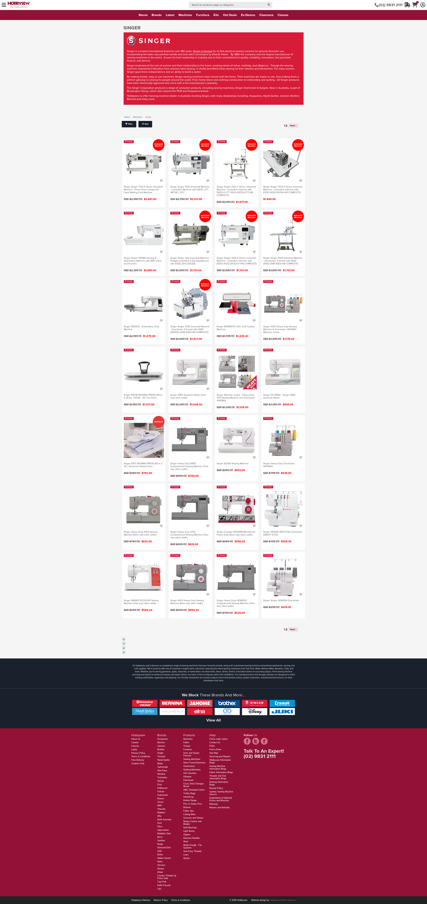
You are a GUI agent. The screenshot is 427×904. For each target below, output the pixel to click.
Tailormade (162, 767)
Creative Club (137, 763)
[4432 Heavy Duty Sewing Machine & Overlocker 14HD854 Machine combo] (283, 303)
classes (283, 15)
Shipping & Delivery (140, 900)
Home (127, 117)
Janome (161, 746)
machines (185, 15)
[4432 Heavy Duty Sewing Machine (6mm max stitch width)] (190, 577)
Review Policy (216, 788)
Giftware (187, 776)
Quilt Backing (189, 827)
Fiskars (160, 791)
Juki (159, 888)
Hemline (161, 774)
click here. (219, 680)
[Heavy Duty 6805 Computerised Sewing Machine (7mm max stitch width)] (190, 440)
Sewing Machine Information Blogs (217, 767)
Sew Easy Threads (192, 851)
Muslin (186, 858)
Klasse (160, 798)
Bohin (160, 854)
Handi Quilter (163, 760)
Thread (186, 746)
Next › (293, 125)
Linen (185, 854)
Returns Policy (161, 900)
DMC (159, 805)
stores (143, 15)
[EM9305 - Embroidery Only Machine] (144, 303)
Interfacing (188, 797)
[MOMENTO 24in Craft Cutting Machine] (237, 303)
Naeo (159, 861)
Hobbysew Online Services (283, 900)
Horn (159, 823)
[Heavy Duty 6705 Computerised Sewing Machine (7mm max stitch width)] (190, 509)
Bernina (161, 742)
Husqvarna (162, 739)
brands (157, 15)
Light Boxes (189, 831)
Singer (160, 753)
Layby (134, 749)
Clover (160, 802)
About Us (135, 739)
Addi (159, 851)
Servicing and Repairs (220, 756)
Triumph (161, 756)
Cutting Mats (189, 814)
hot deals (230, 15)
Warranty (213, 804)
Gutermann (162, 795)
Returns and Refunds (219, 807)
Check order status (218, 739)
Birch (159, 837)
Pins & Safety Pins (192, 804)
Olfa (159, 816)
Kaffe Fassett (163, 885)
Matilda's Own (164, 833)
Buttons (187, 807)
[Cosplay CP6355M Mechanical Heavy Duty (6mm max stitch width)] (237, 509)
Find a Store (215, 749)
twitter (255, 741)
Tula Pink (161, 881)
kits (216, 15)
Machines (137, 117)
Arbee (160, 872)
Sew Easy (162, 770)
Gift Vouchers (189, 773)
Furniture (187, 749)
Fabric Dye (188, 811)
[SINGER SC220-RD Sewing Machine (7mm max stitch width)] (144, 577)
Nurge (160, 844)
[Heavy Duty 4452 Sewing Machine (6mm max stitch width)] (144, 509)
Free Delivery (137, 760)
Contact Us (214, 742)
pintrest (264, 741)
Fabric (186, 742)
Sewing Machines (191, 759)
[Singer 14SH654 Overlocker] (283, 577)
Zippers (186, 834)
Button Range (189, 800)
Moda (160, 763)
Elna (159, 784)
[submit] (269, 5)
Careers (135, 742)
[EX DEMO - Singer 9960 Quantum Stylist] (283, 372)
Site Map (213, 753)
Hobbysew (162, 788)
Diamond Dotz (164, 847)
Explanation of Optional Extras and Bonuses (220, 799)
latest (170, 15)
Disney (160, 868)
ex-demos (248, 15)
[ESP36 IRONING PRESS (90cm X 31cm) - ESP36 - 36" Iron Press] (144, 372)
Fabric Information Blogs (221, 772)
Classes (135, 746)
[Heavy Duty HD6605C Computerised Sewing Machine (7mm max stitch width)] (237, 577)
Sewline (161, 840)
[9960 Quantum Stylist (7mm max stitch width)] (190, 372)
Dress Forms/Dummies (194, 762)
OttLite (160, 781)
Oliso (159, 826)
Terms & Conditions (140, 756)
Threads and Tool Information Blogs (217, 777)
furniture (202, 15)
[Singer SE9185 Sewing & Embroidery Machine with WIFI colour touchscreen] (144, 235)
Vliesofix (161, 809)
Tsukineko (162, 777)
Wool (185, 841)
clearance (266, 15)
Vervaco (161, 865)
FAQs (212, 746)
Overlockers (189, 766)
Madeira (161, 812)
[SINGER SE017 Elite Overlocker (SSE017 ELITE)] (283, 509)
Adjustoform (163, 830)
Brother (160, 749)
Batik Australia (164, 819)
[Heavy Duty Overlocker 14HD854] (283, 440)
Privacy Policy (138, 753)
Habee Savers (164, 858)
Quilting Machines (192, 769)
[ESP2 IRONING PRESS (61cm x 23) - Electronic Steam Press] (144, 440)
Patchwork (188, 780)
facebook (247, 741)
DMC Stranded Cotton (193, 790)
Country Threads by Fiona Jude (166, 876)
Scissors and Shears (193, 818)
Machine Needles (191, 838)
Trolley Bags (189, 793)
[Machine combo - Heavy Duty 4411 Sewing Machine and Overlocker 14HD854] (237, 372)
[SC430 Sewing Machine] (237, 440)
